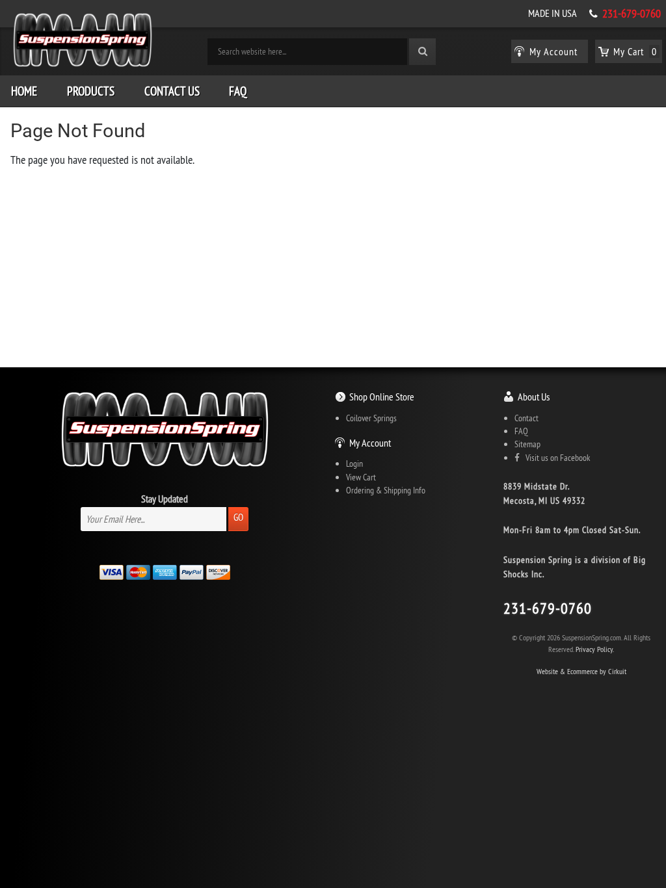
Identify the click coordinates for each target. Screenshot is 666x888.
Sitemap (527, 444)
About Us (534, 396)
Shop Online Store (381, 396)
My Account (370, 442)
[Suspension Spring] (82, 42)
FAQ (237, 91)
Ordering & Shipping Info (385, 490)
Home (24, 91)
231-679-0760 (631, 14)
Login (354, 463)
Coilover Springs (371, 418)
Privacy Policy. (595, 649)
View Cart (361, 477)
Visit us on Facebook (555, 458)
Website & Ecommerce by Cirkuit (581, 671)
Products (90, 91)
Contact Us (172, 91)
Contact (526, 418)
